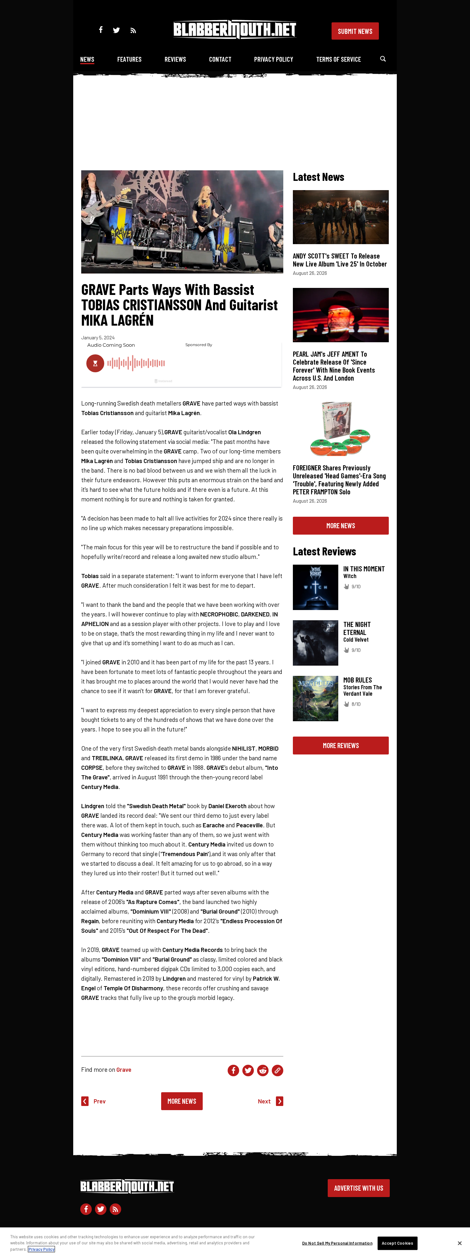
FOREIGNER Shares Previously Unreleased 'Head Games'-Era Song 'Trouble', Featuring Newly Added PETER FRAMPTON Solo (339, 479)
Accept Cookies (397, 1243)
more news (340, 525)
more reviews (341, 745)
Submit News (355, 31)
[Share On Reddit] (263, 1070)
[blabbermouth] (235, 37)
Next (264, 1101)
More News (182, 1101)
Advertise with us (358, 1188)
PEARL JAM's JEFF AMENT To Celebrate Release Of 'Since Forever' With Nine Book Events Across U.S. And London (334, 365)
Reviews (175, 59)
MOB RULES (357, 679)
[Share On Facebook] (233, 1070)
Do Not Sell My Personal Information (337, 1243)
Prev (100, 1101)
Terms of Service (338, 59)
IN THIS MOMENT (364, 568)
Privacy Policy (273, 59)
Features (129, 59)
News (87, 59)
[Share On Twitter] (248, 1070)
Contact (220, 59)
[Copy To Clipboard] (277, 1070)
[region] (235, 1243)
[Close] (460, 1243)
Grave (123, 1069)
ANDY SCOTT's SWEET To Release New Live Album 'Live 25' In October (340, 259)
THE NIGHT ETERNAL (357, 628)
